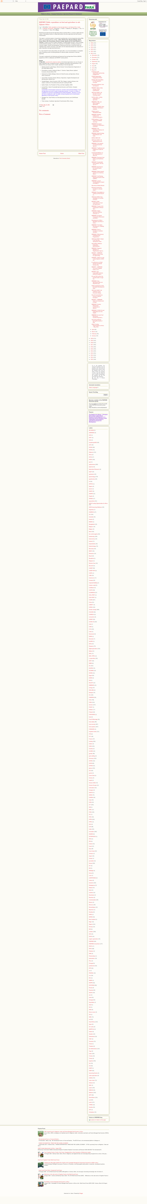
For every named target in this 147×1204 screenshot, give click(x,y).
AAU (90, 440)
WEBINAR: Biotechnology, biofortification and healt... (98, 134)
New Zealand (92, 919)
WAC (90, 1085)
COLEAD (91, 612)
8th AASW (91, 430)
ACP (90, 444)
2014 (92, 351)
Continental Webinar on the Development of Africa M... (97, 154)
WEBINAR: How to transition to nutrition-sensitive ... (97, 231)
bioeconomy (92, 538)
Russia (90, 987)
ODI (90, 934)
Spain (90, 1024)
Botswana (91, 553)
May (93, 69)
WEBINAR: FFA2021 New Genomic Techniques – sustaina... (98, 108)
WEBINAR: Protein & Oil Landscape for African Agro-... (97, 207)
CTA (90, 629)
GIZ (90, 770)
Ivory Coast (91, 851)
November (94, 57)
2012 (92, 355)
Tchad (90, 1043)
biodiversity (91, 536)
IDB (90, 807)
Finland (91, 712)
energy (90, 687)
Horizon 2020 (92, 782)
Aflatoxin (91, 452)
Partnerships (92, 956)
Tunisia (90, 1056)
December (94, 55)
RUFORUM (91, 985)
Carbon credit (92, 585)
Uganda (91, 1060)
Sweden (91, 1034)
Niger (90, 921)
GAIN (90, 746)
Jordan (90, 858)
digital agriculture (93, 648)
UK (89, 1063)
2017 (92, 344)
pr (89, 970)
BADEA (90, 521)
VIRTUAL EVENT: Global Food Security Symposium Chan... (98, 240)
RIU (90, 978)
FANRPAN (91, 697)
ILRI (90, 826)
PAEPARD (91, 941)
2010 (92, 359)
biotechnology (92, 546)
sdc (90, 995)
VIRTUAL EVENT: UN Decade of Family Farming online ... (97, 94)
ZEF (90, 1109)
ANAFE (90, 491)
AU (89, 514)
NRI (90, 929)
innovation (91, 831)
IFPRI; (90, 821)
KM (90, 868)
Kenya (90, 863)
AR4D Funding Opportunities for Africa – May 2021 (98, 325)
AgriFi (90, 471)
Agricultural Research (94, 469)
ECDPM (91, 668)
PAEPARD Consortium (94, 943)
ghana (90, 768)
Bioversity (91, 548)
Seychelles (91, 1002)
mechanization (92, 899)
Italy (90, 848)
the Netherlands (93, 1048)
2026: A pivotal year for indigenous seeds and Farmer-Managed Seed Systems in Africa (63, 1131)
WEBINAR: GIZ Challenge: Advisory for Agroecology (98, 130)
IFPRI (90, 819)
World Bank (92, 1097)
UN (89, 1065)
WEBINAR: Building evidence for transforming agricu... (97, 116)
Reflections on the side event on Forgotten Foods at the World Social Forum (61, 1174)
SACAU (91, 992)
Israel (90, 846)
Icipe (90, 799)
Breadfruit (91, 558)
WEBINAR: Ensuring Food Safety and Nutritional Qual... (98, 159)
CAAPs (90, 573)
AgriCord (91, 466)
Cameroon (91, 577)
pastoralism (92, 958)
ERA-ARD (91, 690)
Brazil (90, 556)
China (90, 602)
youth (90, 1102)
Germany (91, 758)
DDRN (90, 636)
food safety (91, 721)
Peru (90, 960)
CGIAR (90, 599)
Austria (90, 519)
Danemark (91, 634)
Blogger (81, 1193)
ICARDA (91, 797)
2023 (92, 49)
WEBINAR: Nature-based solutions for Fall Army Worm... (98, 173)
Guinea (90, 777)
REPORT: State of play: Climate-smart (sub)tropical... (97, 89)
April (93, 329)
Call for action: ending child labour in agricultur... (97, 98)
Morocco (91, 904)
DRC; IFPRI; (92, 656)
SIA (90, 1007)
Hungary (91, 790)
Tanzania (91, 1041)
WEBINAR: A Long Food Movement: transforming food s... (97, 316)
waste (90, 1087)
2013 (92, 353)
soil (90, 1019)
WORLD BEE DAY (96, 138)
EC (89, 665)
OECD (90, 936)
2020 (92, 338)
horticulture (91, 787)
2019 (92, 340)
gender (90, 753)
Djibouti (91, 651)
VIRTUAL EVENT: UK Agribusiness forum (97, 140)
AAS (90, 435)
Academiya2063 (93, 442)
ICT (90, 804)
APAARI (91, 498)
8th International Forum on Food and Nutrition (49, 1139)
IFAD (90, 812)
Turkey (90, 1058)
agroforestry (92, 479)
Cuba (90, 631)
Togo (90, 1051)
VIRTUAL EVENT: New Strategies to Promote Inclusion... (97, 198)
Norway (91, 926)
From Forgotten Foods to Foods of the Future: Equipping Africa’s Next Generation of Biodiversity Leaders (67, 1152)
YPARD (90, 1104)
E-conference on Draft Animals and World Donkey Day (97, 264)
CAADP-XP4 (92, 570)
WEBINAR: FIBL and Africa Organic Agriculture (97, 103)
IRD (90, 841)
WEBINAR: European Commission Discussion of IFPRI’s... (98, 217)
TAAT (90, 1039)
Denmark (91, 638)
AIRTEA (91, 484)
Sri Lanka (91, 1026)
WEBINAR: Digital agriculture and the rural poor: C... (97, 212)
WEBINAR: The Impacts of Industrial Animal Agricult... (97, 145)
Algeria (90, 486)
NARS (90, 914)
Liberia (90, 880)
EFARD (90, 673)
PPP (90, 968)
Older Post (81, 153)
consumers (91, 617)
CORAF (91, 619)
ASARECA (91, 512)
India (90, 829)
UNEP (90, 1070)
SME (90, 1017)
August (94, 63)
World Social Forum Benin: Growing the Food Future (50, 1170)
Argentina (91, 509)
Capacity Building (93, 582)
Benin (90, 531)
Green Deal (92, 775)
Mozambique (92, 907)
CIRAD (90, 607)
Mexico (90, 902)
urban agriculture (93, 1075)
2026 (92, 43)
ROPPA (91, 982)
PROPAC (91, 973)
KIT (90, 865)
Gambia (91, 748)
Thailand (91, 1046)
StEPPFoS (91, 1029)
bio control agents (93, 534)
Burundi (91, 565)
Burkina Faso (92, 563)
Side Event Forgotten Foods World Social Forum (48, 1160)
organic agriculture (93, 938)
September (95, 61)
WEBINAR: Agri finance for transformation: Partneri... (97, 168)
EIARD (90, 678)
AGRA (90, 459)
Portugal (91, 963)
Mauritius (91, 897)
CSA (90, 624)
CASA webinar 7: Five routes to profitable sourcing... (97, 121)
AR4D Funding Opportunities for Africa (98, 503)
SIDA (90, 1009)
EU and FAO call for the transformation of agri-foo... (98, 278)
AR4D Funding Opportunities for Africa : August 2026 (49, 1148)
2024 (92, 47)
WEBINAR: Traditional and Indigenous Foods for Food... (98, 149)
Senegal (91, 999)
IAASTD (91, 792)
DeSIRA (91, 641)
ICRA (90, 802)
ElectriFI (91, 682)
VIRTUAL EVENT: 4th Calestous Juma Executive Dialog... (97, 292)
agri (90, 462)
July (93, 65)
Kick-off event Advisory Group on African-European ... (97, 296)
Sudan (90, 1031)
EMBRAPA (91, 685)
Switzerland (92, 1036)
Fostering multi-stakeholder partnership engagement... (98, 73)
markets (91, 892)
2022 (92, 51)
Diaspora (91, 646)
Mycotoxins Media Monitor (98, 185)
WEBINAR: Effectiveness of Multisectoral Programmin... (98, 236)
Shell (90, 1004)
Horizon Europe (93, 785)
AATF (90, 437)
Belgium (91, 526)
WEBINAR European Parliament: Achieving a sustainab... (98, 125)
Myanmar (91, 909)
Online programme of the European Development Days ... (98, 287)
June (93, 67)
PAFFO (90, 946)
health (90, 780)
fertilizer (91, 709)
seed (90, 997)
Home (62, 153)
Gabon (90, 743)
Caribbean (91, 587)
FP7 (90, 736)
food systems (92, 726)
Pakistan (91, 951)
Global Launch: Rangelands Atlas (96, 112)
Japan (90, 856)
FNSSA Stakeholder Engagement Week (97, 77)
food (90, 717)
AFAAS (90, 447)
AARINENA (91, 432)
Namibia (91, 912)
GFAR (90, 763)
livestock (91, 882)
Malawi (90, 887)
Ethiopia (91, 692)
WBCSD (91, 1090)
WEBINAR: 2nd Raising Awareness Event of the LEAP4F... (98, 177)
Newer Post (42, 153)
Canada (91, 580)
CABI (90, 575)
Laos (90, 875)
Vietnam (91, 1082)
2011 (92, 357)
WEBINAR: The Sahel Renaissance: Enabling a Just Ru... (98, 226)
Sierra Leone (92, 1012)
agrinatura (91, 474)
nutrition (91, 931)
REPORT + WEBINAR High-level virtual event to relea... (98, 301)
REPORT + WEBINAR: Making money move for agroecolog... (97, 254)
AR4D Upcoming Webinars (95, 507)
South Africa (92, 1021)
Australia (91, 517)
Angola (90, 496)
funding (91, 741)
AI (89, 481)
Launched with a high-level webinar (53, 62)
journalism (91, 860)
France (90, 739)
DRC (90, 653)
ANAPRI (91, 493)
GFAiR (90, 760)
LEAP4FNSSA (92, 878)
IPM (90, 838)
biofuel (90, 541)
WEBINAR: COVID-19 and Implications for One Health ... (98, 312)
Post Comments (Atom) (64, 158)
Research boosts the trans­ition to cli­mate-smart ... (97, 189)
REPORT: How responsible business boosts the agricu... (97, 273)
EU (89, 695)
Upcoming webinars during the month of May (97, 321)
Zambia (91, 1107)
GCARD (91, 751)
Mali (90, 890)
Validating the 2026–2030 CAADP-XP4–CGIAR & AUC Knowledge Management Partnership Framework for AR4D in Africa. (71, 1162)
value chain (91, 1080)
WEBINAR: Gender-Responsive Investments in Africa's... (96, 306)
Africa (90, 454)
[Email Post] (53, 104)
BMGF (90, 551)
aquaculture (92, 501)
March (93, 331)
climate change (92, 609)
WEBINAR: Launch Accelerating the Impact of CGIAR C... (98, 182)
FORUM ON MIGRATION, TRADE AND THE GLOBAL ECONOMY (53, 1143)
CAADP (91, 568)
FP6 (90, 734)
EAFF (90, 660)
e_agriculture (92, 658)
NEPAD (90, 917)
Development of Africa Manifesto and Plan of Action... (97, 221)
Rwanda (91, 990)
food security (92, 724)
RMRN (90, 980)
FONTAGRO (92, 714)
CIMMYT (91, 604)
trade (90, 1053)
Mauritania (91, 895)
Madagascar (92, 885)
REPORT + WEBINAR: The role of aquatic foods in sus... (97, 268)
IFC (90, 814)
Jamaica (91, 853)
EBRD (90, 663)
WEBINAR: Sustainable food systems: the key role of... (97, 163)
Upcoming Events (93, 1073)
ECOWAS (91, 670)
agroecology (92, 476)
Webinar (91, 1092)
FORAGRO (91, 729)
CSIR (90, 626)
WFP (90, 1095)
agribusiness (92, 464)
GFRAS (91, 765)
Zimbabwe (91, 1112)
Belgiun (91, 529)
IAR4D (90, 795)
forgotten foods (92, 731)
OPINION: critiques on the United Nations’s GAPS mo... (98, 259)
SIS (90, 1014)
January (94, 335)
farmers (91, 704)
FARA (90, 702)
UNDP (90, 1068)
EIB (90, 680)
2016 (92, 346)
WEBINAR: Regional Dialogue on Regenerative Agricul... (98, 249)
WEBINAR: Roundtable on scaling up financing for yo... (98, 193)
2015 (92, 349)
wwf (90, 1100)
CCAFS (91, 590)
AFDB (90, 449)
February (94, 333)
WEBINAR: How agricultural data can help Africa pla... (97, 282)
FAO (44, 106)
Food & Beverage (93, 719)
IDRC (90, 809)
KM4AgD (91, 870)
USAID (90, 1077)
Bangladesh (92, 524)
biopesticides (92, 543)
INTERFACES (92, 836)
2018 (92, 342)
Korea (90, 873)
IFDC (90, 817)
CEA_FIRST (92, 595)
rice (90, 975)
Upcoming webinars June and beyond (98, 85)
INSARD (91, 834)
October (94, 59)
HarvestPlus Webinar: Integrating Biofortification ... (97, 245)
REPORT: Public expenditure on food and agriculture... (97, 203)
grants (90, 773)
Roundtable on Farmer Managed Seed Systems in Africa (56, 1181)
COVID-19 (91, 621)
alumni (90, 488)
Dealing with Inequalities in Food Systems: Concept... (97, 81)
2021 (92, 53)
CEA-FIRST (92, 597)
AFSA (90, 457)
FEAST (90, 707)
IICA (90, 824)
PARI (90, 953)
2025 (92, 45)
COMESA (91, 614)
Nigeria (90, 924)
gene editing (92, 756)
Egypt (90, 675)
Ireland (90, 843)
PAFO (90, 948)
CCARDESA (92, 592)
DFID (90, 643)
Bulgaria (91, 560)
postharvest (92, 965)
